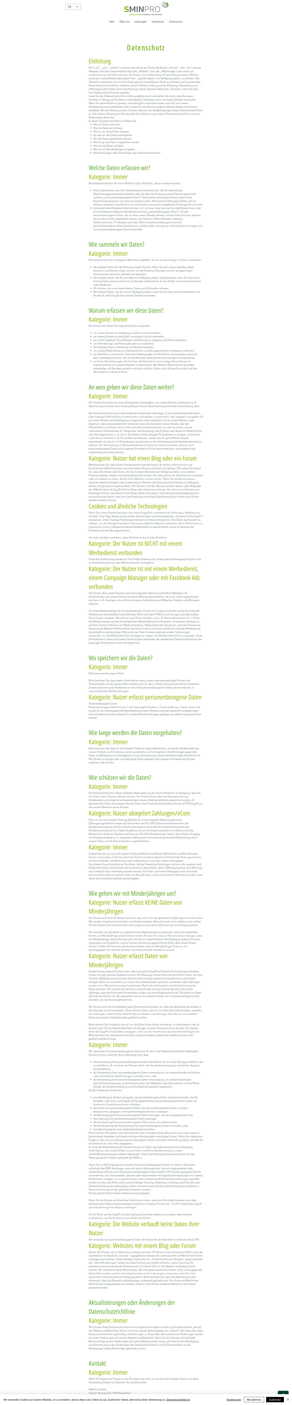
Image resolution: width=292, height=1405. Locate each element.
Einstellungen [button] (234, 1399)
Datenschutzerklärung (178, 1399)
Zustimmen (275, 1399)
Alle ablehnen (254, 1399)
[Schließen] (288, 1399)
